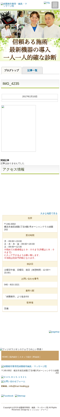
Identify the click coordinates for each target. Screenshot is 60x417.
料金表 (36, 357)
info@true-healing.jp (15, 386)
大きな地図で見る (49, 213)
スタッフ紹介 (25, 357)
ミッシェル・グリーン (39, 410)
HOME (5, 357)
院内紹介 (14, 357)
